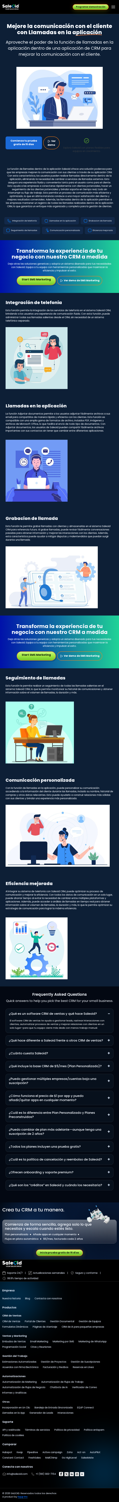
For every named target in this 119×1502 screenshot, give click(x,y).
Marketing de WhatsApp (93, 1341)
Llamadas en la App (13, 1412)
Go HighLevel (69, 1457)
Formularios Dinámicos (15, 1326)
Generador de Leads (41, 1412)
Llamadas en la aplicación (62, 220)
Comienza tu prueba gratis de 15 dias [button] (24, 142)
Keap (20, 1452)
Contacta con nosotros (48, 1298)
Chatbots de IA (59, 1387)
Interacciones (65, 1412)
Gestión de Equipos (90, 1321)
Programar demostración (90, 6)
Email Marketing (39, 1341)
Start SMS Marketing (36, 279)
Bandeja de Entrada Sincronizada (54, 1407)
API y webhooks (11, 1429)
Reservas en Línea (83, 1367)
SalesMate (87, 1457)
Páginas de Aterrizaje (45, 1326)
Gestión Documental (62, 1321)
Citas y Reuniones (41, 1346)
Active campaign (52, 1452)
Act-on (81, 1452)
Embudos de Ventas (14, 1341)
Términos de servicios (37, 1429)
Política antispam (94, 1429)
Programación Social (14, 1346)
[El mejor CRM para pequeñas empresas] (10, 7)
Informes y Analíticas (14, 1392)
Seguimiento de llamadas (24, 230)
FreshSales (35, 1457)
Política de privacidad (66, 1429)
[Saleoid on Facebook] (61, 1474)
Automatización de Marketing (19, 1381)
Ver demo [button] (52, 143)
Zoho (70, 1452)
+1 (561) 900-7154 (45, 1474)
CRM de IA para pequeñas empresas (83, 1326)
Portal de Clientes (35, 1321)
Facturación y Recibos (55, 1367)
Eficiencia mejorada (103, 230)
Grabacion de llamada (100, 220)
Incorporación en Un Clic (16, 1407)
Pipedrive (32, 1452)
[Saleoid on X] (66, 1474)
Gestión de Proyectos (53, 1361)
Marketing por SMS (63, 1341)
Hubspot (7, 1452)
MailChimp (51, 1457)
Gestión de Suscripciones (85, 1361)
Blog (27, 1298)
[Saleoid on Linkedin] (72, 1474)
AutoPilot (95, 1452)
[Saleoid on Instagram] (77, 1474)
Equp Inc (23, 1496)
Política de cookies (13, 1435)
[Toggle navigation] (113, 7)
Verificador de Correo (84, 1387)
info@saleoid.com (17, 1474)
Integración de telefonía (24, 220)
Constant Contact (13, 1457)
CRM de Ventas (11, 1321)
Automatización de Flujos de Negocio (23, 1387)
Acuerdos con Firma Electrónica (20, 1367)
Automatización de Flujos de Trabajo (62, 1381)
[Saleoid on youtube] (82, 1474)
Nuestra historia (11, 1298)
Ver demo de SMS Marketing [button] (81, 280)
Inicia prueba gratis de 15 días (59, 1252)
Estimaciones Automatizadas (19, 1361)
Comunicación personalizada (65, 230)
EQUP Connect (85, 1407)
